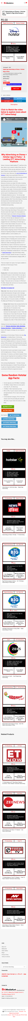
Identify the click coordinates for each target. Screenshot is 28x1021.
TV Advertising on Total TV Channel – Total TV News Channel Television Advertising (13, 878)
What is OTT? (8, 406)
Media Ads (4, 948)
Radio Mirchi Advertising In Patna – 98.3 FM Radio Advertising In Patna (12, 724)
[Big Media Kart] (9, 3)
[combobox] (14, 967)
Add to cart (16, 88)
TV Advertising (15, 415)
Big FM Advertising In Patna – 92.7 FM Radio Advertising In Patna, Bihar (13, 581)
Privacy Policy (5, 954)
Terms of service (6, 956)
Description (14, 104)
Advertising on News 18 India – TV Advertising (13, 534)
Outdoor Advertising (10, 422)
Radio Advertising (21, 326)
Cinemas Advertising (10, 426)
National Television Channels (19, 216)
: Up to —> (13, 974)
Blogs (3, 952)
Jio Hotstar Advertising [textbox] (14, 966)
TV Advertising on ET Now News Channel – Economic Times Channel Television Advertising (13, 783)
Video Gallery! (8, 410)
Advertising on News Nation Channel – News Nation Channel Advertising (13, 925)
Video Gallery (5, 950)
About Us (4, 946)
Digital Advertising (6, 252)
